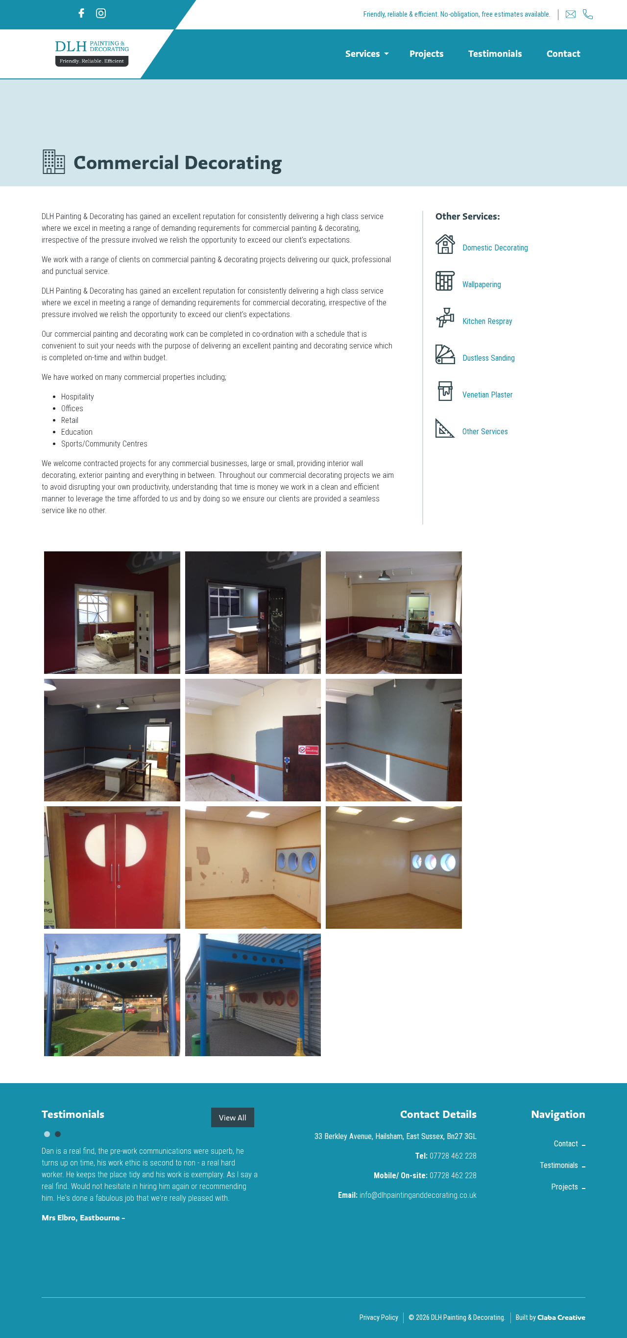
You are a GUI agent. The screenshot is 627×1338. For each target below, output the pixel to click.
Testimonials (495, 53)
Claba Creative (561, 1318)
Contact (563, 53)
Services (362, 53)
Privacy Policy (379, 1317)
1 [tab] (47, 1134)
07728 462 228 (453, 1156)
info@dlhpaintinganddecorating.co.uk (418, 1195)
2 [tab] (58, 1134)
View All (232, 1117)
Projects (427, 53)
